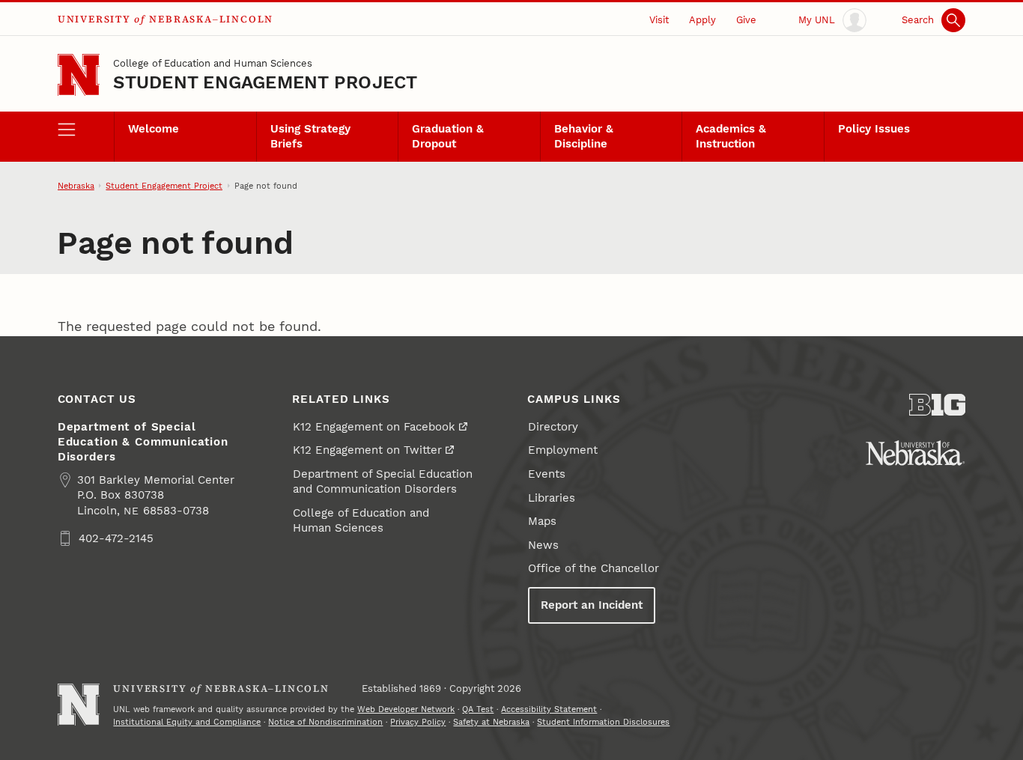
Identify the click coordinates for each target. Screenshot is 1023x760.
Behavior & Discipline (583, 136)
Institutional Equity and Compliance (187, 722)
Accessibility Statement (549, 709)
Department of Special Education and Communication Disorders (383, 481)
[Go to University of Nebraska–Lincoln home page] (79, 75)
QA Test (478, 709)
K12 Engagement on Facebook (374, 427)
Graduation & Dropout (448, 136)
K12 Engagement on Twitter (367, 450)
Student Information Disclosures (603, 722)
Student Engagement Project (265, 82)
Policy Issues (874, 129)
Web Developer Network (406, 709)
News (543, 545)
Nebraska (76, 185)
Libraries (551, 498)
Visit (659, 19)
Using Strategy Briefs (310, 136)
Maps (542, 521)
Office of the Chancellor (593, 568)
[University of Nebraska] (915, 453)
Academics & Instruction (731, 136)
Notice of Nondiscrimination (325, 722)
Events (546, 474)
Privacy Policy (418, 722)
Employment (563, 450)
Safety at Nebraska (491, 722)
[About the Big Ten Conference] (937, 404)
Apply (702, 19)
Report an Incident (592, 605)
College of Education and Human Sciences (212, 63)
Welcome (153, 129)
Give (746, 19)
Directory (553, 427)
